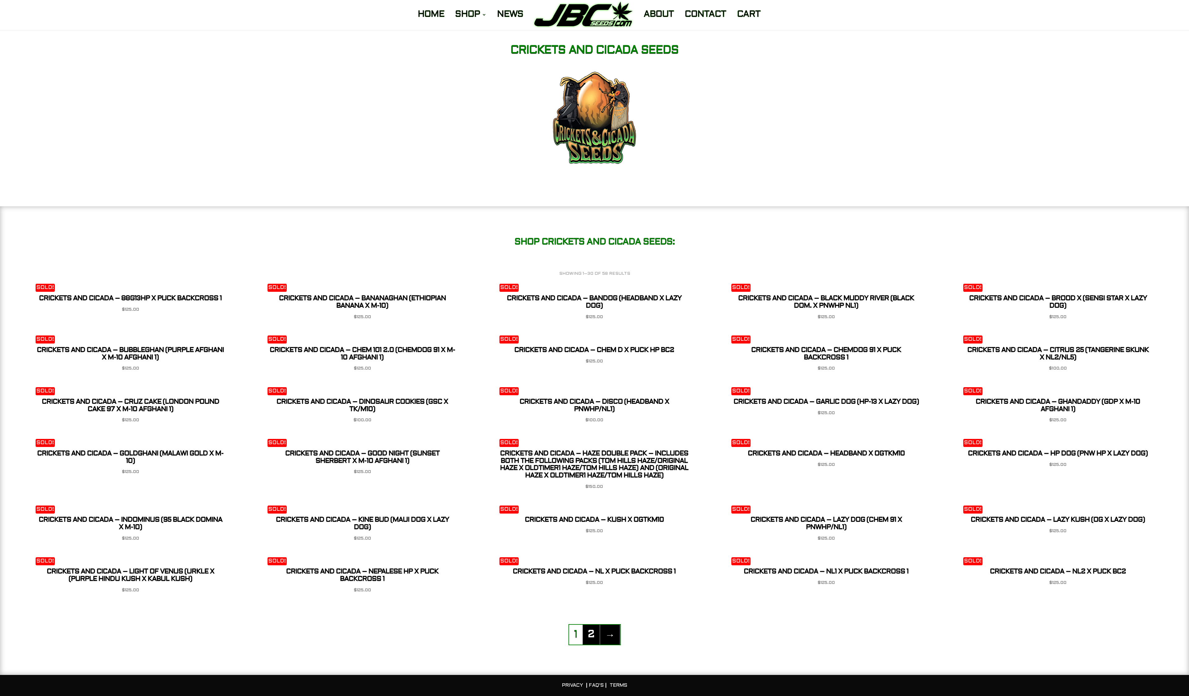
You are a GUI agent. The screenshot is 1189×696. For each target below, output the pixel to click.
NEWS (510, 15)
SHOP (467, 15)
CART (748, 15)
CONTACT (705, 15)
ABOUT (659, 15)
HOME (431, 15)
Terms (618, 685)
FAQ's (596, 685)
